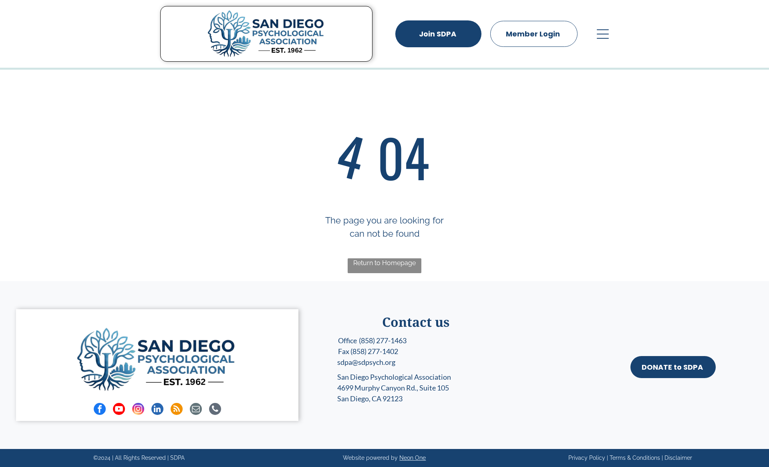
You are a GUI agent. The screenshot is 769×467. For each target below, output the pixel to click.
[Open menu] (603, 34)
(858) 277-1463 (383, 340)
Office (347, 340)
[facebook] (100, 410)
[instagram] (138, 410)
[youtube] (119, 410)
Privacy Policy (586, 458)
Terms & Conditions (635, 458)
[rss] (177, 410)
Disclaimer (678, 458)
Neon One (412, 458)
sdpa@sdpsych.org (366, 362)
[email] (196, 410)
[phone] (215, 410)
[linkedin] (157, 410)
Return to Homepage (384, 263)
